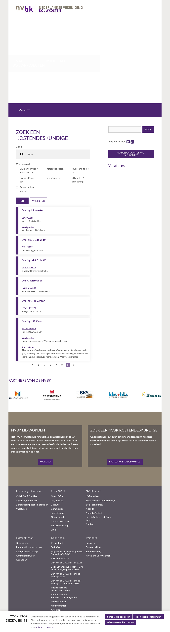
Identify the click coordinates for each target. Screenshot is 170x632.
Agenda (90, 508)
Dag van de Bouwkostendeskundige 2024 (66, 575)
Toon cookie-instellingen (148, 616)
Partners (91, 538)
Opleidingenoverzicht (27, 500)
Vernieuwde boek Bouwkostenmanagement (64, 596)
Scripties (55, 547)
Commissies (57, 508)
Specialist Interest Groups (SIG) (99, 518)
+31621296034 (29, 267)
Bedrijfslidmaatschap (27, 551)
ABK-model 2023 (60, 558)
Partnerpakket (93, 547)
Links (53, 529)
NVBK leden (92, 496)
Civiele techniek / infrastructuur (29, 170)
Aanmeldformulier (25, 555)
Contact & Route (60, 521)
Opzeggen (21, 559)
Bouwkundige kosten (27, 189)
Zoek (19, 146)
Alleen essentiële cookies (120, 622)
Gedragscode (58, 517)
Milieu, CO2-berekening (78, 180)
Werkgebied (23, 163)
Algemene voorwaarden (98, 555)
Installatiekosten (55, 168)
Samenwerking (93, 551)
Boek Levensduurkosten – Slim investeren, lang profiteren (67, 568)
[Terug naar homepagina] (49, 9)
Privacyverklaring (60, 525)
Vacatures (21, 508)
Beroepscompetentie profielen (32, 504)
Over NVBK (58, 491)
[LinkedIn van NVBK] (132, 141)
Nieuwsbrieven (59, 601)
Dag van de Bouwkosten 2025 (66, 562)
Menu (22, 110)
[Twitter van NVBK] (128, 141)
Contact (90, 524)
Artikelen (56, 609)
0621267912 (27, 247)
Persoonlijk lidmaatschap (29, 547)
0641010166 (27, 218)
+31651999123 (29, 288)
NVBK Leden (93, 491)
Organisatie (57, 500)
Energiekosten (53, 178)
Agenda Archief (94, 513)
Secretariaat (57, 513)
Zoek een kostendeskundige (101, 500)
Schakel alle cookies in (118, 616)
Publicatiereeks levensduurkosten (60, 589)
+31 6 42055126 (29, 328)
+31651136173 (29, 308)
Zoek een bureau (94, 504)
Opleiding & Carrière (29, 491)
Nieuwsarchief (58, 605)
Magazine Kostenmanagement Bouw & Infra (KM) (67, 553)
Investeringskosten (80, 170)
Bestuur (55, 504)
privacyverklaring (45, 627)
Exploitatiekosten (27, 180)
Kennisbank (58, 538)
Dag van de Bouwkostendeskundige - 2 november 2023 (66, 582)
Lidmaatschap (24, 538)
